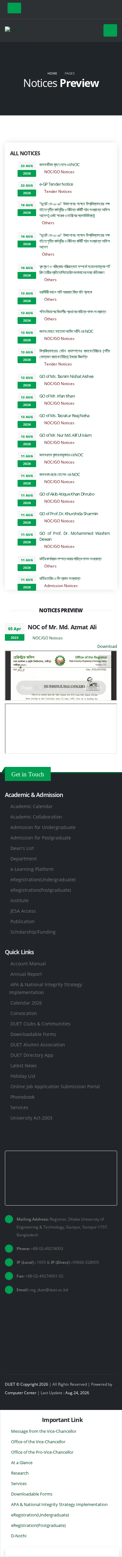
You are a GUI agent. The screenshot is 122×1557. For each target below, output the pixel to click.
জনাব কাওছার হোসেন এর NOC (59, 474)
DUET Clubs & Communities (40, 1024)
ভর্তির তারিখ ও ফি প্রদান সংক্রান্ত (59, 578)
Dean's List (22, 848)
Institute (19, 900)
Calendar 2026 (26, 1003)
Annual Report (26, 974)
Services (19, 1107)
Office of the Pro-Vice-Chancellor (42, 1452)
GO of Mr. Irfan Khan (57, 396)
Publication (22, 921)
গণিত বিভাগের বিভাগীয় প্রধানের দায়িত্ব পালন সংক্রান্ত (72, 311)
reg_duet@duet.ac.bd (49, 1289)
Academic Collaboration (36, 817)
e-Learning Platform (32, 869)
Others (48, 222)
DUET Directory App (31, 1055)
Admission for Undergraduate (42, 827)
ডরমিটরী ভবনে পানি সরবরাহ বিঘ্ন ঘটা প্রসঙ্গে (65, 292)
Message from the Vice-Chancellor (43, 1431)
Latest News (23, 1065)
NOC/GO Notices (59, 171)
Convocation (23, 1013)
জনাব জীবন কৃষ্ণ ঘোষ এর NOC (59, 164)
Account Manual (28, 963)
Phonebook (22, 1097)
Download (107, 646)
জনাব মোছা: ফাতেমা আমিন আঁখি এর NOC (66, 331)
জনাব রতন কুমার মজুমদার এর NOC (61, 455)
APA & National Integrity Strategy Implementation (59, 1504)
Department (23, 858)
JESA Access (23, 911)
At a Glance (22, 1462)
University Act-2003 (31, 1118)
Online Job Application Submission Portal (55, 1086)
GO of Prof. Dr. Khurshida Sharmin (68, 513)
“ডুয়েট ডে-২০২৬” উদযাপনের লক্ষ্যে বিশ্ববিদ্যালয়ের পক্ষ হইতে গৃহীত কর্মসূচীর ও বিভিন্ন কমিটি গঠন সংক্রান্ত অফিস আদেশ (74, 241)
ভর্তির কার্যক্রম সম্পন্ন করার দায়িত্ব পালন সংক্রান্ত (70, 559)
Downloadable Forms (33, 1034)
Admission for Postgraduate (40, 838)
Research (20, 1473)
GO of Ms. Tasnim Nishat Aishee (66, 376)
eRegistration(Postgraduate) (40, 890)
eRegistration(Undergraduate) (42, 879)
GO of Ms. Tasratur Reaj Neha (64, 415)
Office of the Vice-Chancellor (38, 1442)
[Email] (112, 9)
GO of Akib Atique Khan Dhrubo (66, 494)
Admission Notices (61, 585)
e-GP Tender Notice (56, 184)
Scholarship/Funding (33, 932)
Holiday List (22, 1076)
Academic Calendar (31, 806)
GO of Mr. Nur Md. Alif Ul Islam (65, 435)
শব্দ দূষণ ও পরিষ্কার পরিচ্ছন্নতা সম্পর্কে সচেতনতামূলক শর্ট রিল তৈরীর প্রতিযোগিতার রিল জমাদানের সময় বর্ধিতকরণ (74, 269)
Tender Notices (58, 191)
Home (52, 73)
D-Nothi (18, 1536)
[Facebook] (101, 9)
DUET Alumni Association (37, 1044)
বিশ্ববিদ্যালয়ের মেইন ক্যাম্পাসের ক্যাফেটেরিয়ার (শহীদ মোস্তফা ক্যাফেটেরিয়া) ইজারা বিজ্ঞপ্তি (74, 354)
